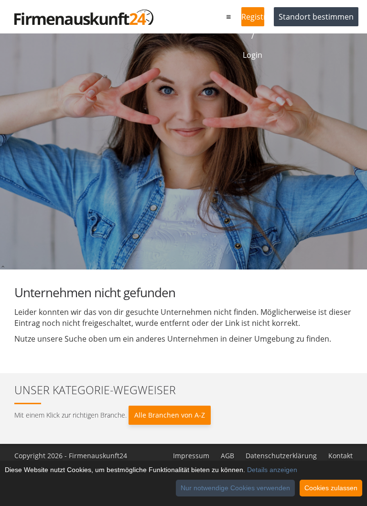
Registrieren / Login (252, 18)
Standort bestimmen (316, 16)
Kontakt (340, 455)
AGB (227, 455)
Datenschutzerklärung (281, 455)
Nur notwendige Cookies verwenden (235, 488)
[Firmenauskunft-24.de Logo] (83, 17)
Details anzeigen (272, 470)
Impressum (191, 455)
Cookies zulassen (330, 488)
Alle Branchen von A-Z (169, 415)
